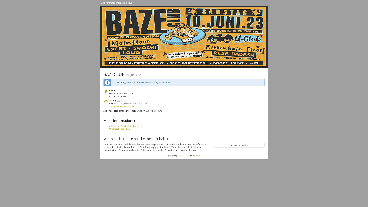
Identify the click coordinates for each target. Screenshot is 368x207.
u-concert (181, 155)
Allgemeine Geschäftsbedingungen (126, 126)
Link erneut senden (239, 145)
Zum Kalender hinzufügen (122, 106)
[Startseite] (184, 37)
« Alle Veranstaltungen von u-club (116, 2)
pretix (198, 155)
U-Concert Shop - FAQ (119, 129)
